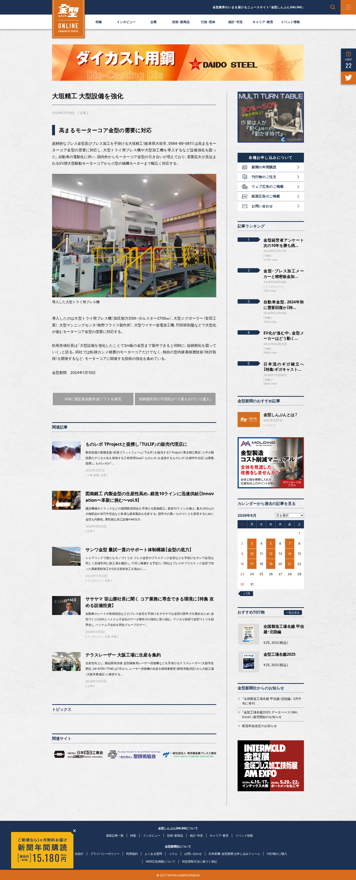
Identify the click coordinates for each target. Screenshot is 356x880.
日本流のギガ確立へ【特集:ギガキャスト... (283, 366)
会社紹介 (78, 854)
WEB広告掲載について (160, 861)
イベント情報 (290, 22)
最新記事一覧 (115, 835)
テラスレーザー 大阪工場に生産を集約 (123, 655)
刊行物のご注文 (264, 177)
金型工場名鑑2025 (279, 654)
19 (270, 564)
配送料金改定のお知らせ (259, 726)
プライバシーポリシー (104, 854)
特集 (99, 22)
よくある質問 (153, 854)
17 (251, 564)
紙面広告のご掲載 (266, 196)
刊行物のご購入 (277, 854)
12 (270, 554)
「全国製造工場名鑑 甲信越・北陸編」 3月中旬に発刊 (271, 701)
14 (289, 554)
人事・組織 (93, 475)
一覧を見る (293, 612)
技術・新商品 (181, 22)
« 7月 (246, 593)
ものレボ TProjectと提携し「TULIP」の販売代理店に (136, 444)
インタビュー (126, 22)
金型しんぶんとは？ (280, 414)
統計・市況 (235, 22)
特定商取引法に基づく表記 (199, 861)
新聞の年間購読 (264, 167)
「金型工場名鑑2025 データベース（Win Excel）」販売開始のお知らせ (269, 714)
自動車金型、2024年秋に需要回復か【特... (283, 304)
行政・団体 (208, 22)
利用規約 (132, 854)
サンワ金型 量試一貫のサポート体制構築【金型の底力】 (138, 549)
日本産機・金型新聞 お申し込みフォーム (234, 854)
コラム (269, 425)
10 (252, 554)
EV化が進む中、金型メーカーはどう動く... (283, 335)
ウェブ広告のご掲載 (268, 186)
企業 (153, 22)
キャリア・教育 (263, 22)
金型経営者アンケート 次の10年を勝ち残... (283, 242)
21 (289, 564)
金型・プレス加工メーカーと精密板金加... (283, 273)
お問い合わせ (262, 206)
